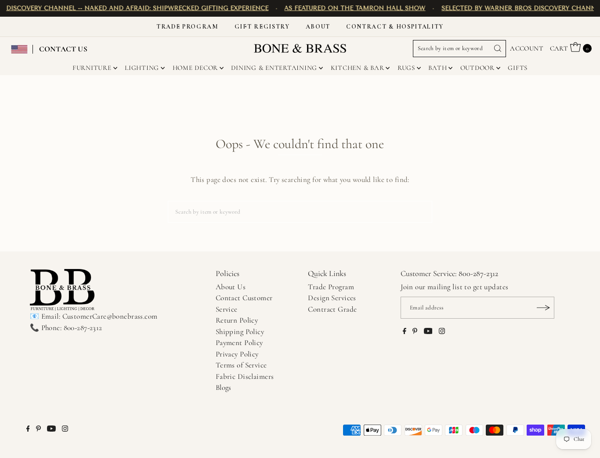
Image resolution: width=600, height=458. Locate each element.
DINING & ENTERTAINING (274, 68)
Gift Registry (262, 26)
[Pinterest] (414, 331)
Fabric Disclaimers (245, 376)
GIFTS (518, 68)
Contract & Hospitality (395, 26)
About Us (231, 286)
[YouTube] (428, 331)
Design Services (332, 297)
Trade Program (187, 26)
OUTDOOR (477, 68)
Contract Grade (332, 309)
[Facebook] (404, 331)
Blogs (223, 387)
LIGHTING (142, 68)
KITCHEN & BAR (357, 68)
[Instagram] (442, 331)
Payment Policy (239, 342)
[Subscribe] (543, 308)
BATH (437, 68)
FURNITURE (92, 68)
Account (526, 48)
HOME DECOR (195, 68)
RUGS (406, 68)
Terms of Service (241, 365)
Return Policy (237, 320)
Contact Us (63, 49)
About (318, 26)
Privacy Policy (237, 354)
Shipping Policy (240, 331)
